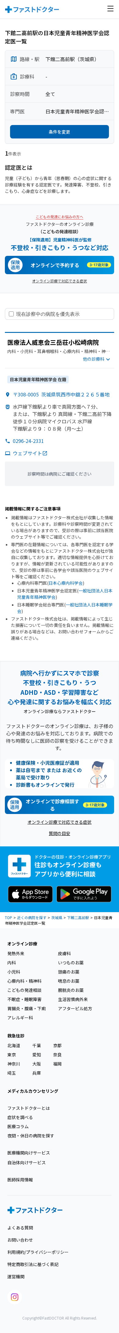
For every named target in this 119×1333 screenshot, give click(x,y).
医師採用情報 (20, 1180)
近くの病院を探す (31, 917)
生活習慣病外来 (73, 999)
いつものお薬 (71, 962)
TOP (8, 917)
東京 (11, 1054)
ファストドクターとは (28, 1108)
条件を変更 (59, 132)
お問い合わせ (20, 1240)
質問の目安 (59, 833)
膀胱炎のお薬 (71, 990)
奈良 (57, 1054)
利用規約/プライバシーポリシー (38, 1252)
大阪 (36, 1064)
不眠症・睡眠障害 (24, 999)
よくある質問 (20, 1227)
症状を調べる (20, 1117)
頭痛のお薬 (68, 972)
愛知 (36, 1054)
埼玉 (11, 1073)
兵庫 (36, 1073)
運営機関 (15, 1276)
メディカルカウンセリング (32, 1091)
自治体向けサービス (26, 1162)
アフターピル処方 (75, 1008)
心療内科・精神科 (24, 981)
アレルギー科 (20, 1017)
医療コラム (18, 1126)
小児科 (13, 972)
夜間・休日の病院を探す (30, 1135)
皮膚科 (64, 953)
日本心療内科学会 (66, 583)
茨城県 (56, 917)
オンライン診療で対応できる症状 (59, 280)
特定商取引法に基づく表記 (33, 1264)
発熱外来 (15, 953)
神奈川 (13, 1064)
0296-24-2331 (28, 440)
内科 (11, 962)
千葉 (36, 1045)
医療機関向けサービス (28, 1153)
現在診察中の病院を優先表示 (48, 314)
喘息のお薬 (68, 981)
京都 (57, 1045)
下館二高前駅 (78, 917)
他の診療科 (93, 359)
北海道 (13, 1045)
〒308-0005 (61, 394)
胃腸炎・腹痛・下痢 (26, 1008)
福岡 (57, 1064)
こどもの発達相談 (24, 990)
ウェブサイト (27, 453)
